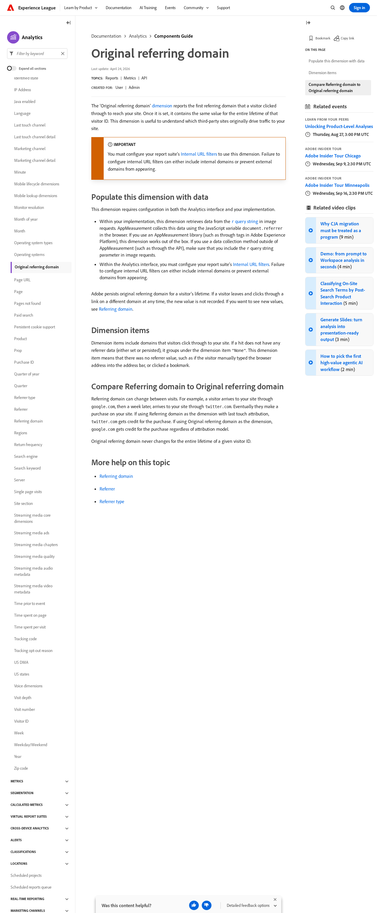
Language (22, 113)
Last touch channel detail (34, 137)
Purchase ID (24, 362)
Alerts (16, 840)
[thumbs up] (194, 905)
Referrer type (112, 501)
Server (19, 480)
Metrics (130, 78)
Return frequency (28, 445)
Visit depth (23, 698)
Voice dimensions (28, 686)
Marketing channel (29, 149)
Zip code (21, 768)
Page (18, 292)
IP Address (22, 90)
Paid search (23, 315)
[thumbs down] (206, 905)
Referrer (107, 489)
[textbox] (37, 53)
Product (20, 339)
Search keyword (27, 468)
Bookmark (322, 38)
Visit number (24, 709)
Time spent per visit (30, 627)
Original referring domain (37, 267)
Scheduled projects (26, 875)
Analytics (138, 36)
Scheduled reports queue (31, 887)
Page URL (22, 280)
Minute (20, 172)
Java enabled (24, 101)
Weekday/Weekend (30, 745)
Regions (20, 433)
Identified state (26, 78)
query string (245, 221)
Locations (19, 864)
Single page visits (28, 492)
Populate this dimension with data (337, 61)
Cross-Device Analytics (30, 828)
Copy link (347, 38)
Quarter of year (26, 374)
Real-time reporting (27, 899)
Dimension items (322, 72)
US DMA (21, 662)
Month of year (25, 219)
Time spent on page (30, 615)
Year (17, 756)
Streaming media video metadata (33, 589)
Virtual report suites (29, 817)
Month (19, 231)
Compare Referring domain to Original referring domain (335, 87)
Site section (23, 503)
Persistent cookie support (34, 327)
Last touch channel (29, 125)
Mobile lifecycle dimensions (36, 184)
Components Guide (173, 36)
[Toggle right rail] (308, 23)
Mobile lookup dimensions (35, 196)
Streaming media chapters (36, 545)
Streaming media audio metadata (33, 571)
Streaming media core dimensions (32, 518)
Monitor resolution (29, 207)
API (144, 78)
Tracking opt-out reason (33, 650)
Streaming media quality (34, 556)
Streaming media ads (31, 533)
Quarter (20, 386)
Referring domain (116, 309)
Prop (18, 350)
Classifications (23, 852)
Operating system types (33, 243)
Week (19, 733)
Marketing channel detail (34, 160)
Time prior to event (29, 603)
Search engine (26, 456)
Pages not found (27, 303)
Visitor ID (21, 721)
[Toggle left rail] (68, 23)
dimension (162, 106)
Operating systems (29, 254)
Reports (111, 78)
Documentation (106, 36)
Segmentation (22, 793)
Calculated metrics (27, 805)
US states (21, 674)
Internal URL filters (199, 154)
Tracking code (25, 639)
